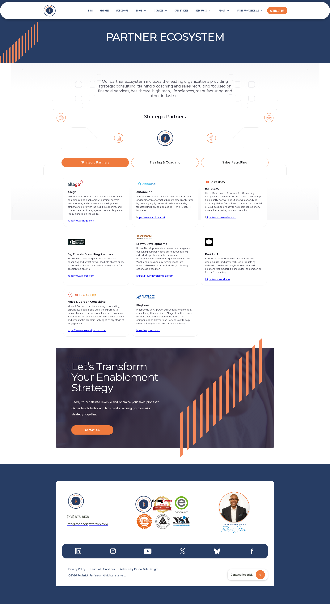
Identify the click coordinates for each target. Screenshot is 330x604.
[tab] (95, 162)
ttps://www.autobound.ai (151, 217)
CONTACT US (277, 10)
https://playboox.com (148, 330)
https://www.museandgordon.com (87, 330)
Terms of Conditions (102, 569)
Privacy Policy (76, 569)
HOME (90, 10)
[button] (141, 10)
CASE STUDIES (181, 10)
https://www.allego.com (81, 220)
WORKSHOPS (122, 10)
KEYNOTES (104, 10)
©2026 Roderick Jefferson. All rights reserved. (97, 575)
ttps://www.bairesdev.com (221, 217)
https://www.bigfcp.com (81, 275)
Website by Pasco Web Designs (139, 569)
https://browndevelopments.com (154, 275)
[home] (49, 10)
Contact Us (92, 430)
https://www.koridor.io (217, 279)
